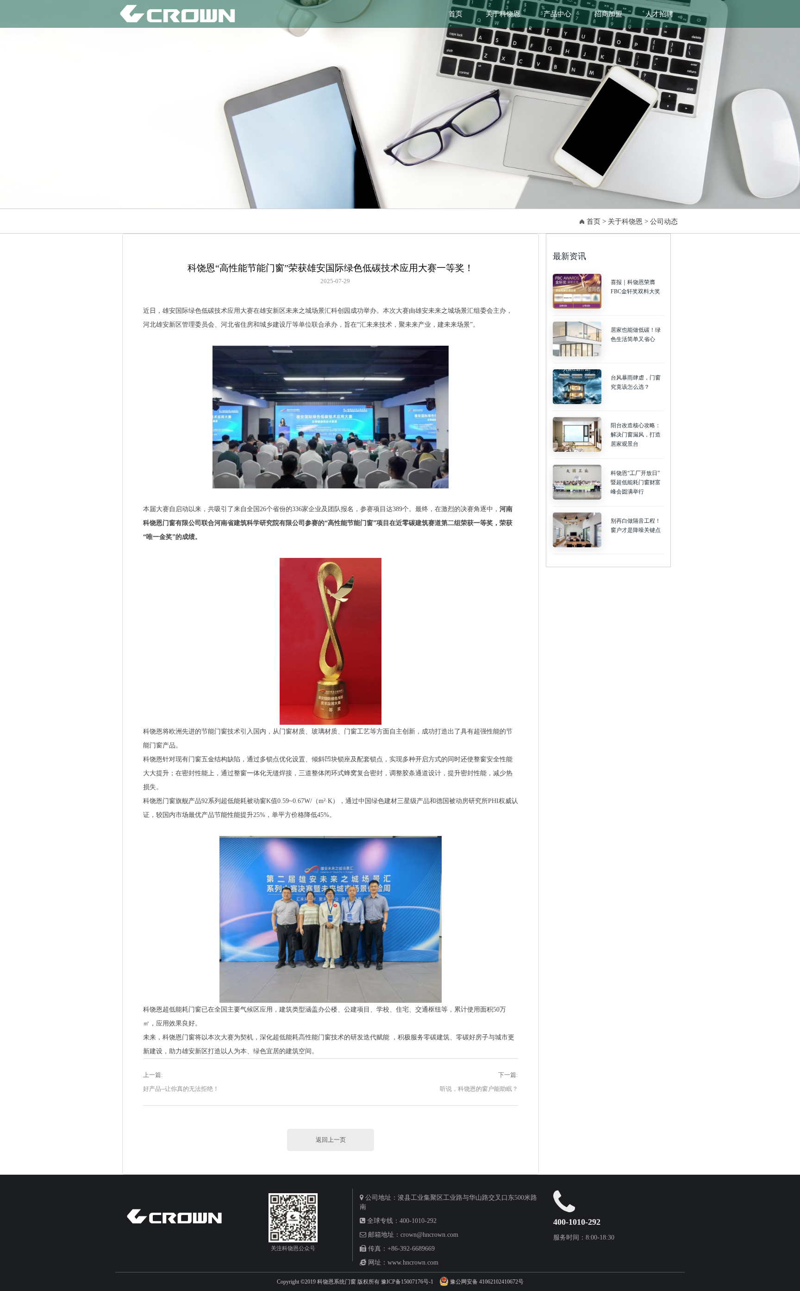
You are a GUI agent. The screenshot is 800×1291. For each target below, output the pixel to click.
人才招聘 (659, 14)
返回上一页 (331, 1139)
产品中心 (557, 14)
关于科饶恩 (503, 14)
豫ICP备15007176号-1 (408, 1281)
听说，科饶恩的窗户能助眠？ (479, 1088)
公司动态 (664, 221)
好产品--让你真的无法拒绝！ (181, 1088)
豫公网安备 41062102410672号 (487, 1281)
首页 (455, 14)
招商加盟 (608, 14)
